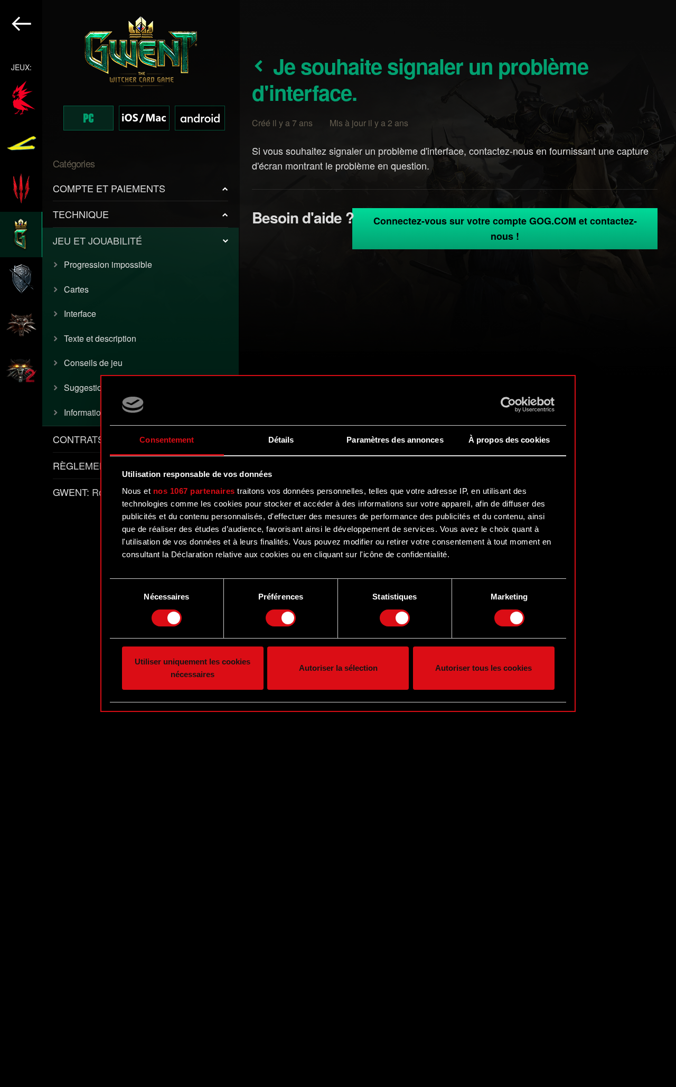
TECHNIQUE (81, 214)
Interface (80, 313)
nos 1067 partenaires (194, 490)
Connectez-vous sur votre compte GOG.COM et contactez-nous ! (505, 228)
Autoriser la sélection (338, 668)
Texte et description (100, 338)
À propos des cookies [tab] (509, 439)
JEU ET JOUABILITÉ (97, 240)
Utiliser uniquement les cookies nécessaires (192, 668)
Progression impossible (108, 264)
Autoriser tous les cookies (483, 668)
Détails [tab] (281, 439)
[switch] (281, 618)
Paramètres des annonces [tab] (394, 439)
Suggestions (87, 387)
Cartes (76, 289)
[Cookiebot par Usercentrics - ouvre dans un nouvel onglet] (508, 405)
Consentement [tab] (166, 439)
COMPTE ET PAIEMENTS (109, 188)
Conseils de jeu (93, 363)
